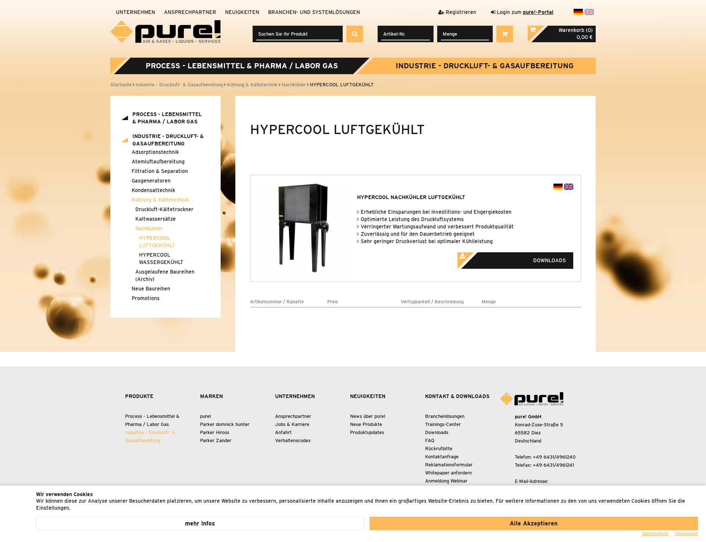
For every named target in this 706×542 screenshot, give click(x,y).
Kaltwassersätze (155, 219)
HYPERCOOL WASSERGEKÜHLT (161, 258)
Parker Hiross (214, 432)
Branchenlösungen (444, 416)
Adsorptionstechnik (155, 152)
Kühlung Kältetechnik (160, 200)
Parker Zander (215, 440)
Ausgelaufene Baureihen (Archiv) (165, 275)
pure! (205, 416)
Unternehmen (135, 12)
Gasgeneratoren (151, 181)
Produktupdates (367, 432)
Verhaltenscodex (293, 440)
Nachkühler (149, 228)
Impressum (686, 533)
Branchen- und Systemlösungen (314, 12)
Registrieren (460, 12)
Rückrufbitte (438, 448)
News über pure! (367, 416)
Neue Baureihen (151, 289)
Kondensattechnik (153, 190)
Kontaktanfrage (442, 456)
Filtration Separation (160, 171)
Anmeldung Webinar (446, 481)
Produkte (139, 396)
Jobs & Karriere (292, 424)
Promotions (146, 298)
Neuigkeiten (242, 12)
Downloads (436, 432)
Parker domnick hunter (224, 424)
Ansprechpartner (190, 12)
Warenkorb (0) (576, 30)
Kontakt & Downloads (457, 396)
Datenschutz (655, 533)
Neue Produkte (366, 424)
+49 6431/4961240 (554, 457)
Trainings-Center (443, 424)
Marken (211, 396)
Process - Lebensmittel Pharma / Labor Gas (242, 65)
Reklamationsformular (449, 464)
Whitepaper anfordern (448, 473)
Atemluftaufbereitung (158, 162)
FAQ (429, 440)
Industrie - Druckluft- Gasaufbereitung (485, 65)
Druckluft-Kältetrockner (164, 209)
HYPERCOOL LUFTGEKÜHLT (157, 241)
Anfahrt (283, 432)
